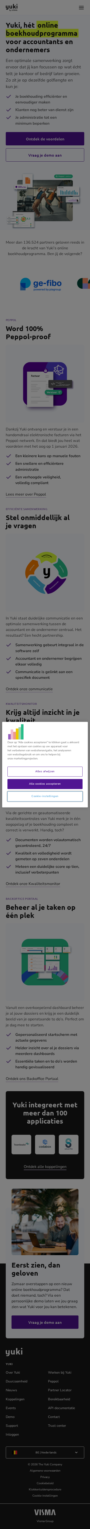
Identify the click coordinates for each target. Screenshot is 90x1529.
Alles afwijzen (44, 771)
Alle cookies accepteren (45, 784)
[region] (45, 764)
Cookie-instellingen (45, 796)
